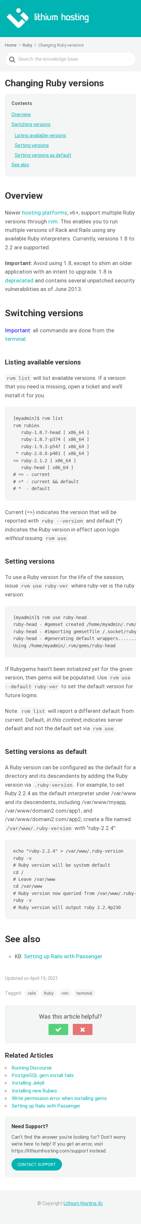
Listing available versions (40, 135)
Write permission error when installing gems (59, 1098)
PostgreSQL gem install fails (43, 1075)
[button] (58, 1029)
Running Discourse (32, 1068)
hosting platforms (44, 212)
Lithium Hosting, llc (83, 1203)
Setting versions (32, 145)
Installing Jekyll (28, 1083)
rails (32, 993)
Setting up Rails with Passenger (63, 956)
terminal (15, 339)
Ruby (48, 993)
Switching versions (30, 124)
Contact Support (36, 1164)
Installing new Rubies (34, 1091)
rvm (53, 221)
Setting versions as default (43, 155)
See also (20, 164)
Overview (21, 114)
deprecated (19, 280)
